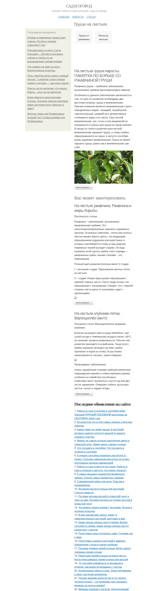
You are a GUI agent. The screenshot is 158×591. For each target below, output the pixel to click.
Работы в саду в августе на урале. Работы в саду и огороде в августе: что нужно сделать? (100, 468)
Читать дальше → (83, 187)
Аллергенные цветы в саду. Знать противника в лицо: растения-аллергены (102, 572)
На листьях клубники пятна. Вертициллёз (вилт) (97, 315)
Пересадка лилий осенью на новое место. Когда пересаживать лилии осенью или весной (101, 557)
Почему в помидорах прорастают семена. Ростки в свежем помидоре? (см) (46, 41)
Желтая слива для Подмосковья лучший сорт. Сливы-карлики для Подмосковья (46, 118)
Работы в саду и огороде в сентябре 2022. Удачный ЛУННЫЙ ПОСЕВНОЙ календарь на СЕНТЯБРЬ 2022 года (100, 414)
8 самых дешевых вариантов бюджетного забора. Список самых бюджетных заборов (99, 475)
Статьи (91, 16)
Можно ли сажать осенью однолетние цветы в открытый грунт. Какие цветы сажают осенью (102, 442)
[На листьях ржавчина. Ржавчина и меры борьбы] (103, 298)
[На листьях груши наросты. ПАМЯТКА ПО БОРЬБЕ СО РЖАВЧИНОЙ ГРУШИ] (103, 167)
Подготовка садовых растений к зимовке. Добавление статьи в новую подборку (100, 542)
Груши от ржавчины (84, 37)
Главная (63, 16)
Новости (78, 16)
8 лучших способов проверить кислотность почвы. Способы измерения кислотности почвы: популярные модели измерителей (102, 459)
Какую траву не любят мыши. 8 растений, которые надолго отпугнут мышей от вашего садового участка (99, 433)
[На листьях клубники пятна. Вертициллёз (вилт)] (103, 360)
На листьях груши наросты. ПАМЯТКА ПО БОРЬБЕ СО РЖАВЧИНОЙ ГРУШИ (97, 76)
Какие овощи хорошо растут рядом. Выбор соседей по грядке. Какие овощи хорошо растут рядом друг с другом (101, 525)
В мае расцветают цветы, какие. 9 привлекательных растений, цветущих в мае (99, 516)
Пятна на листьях (103, 37)
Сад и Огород (79, 6)
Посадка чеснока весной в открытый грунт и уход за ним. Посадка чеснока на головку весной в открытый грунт (103, 499)
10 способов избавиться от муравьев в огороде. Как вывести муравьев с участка (98, 565)
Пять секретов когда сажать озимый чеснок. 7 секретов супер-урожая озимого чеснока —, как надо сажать (48, 79)
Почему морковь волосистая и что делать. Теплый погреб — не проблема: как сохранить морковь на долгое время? (100, 581)
